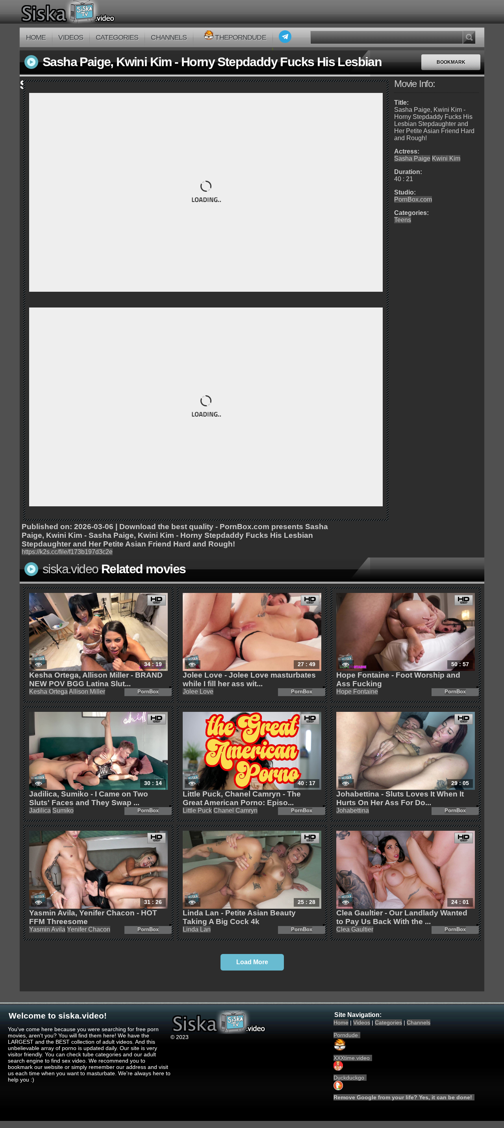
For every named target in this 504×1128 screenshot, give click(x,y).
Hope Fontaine (357, 691)
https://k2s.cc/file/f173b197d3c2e (67, 551)
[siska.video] (97, 12)
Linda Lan (197, 929)
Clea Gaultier (354, 929)
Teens (402, 220)
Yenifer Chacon (88, 929)
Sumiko (63, 810)
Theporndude (240, 37)
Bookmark (451, 62)
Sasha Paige (412, 158)
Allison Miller (87, 691)
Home (36, 37)
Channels (169, 37)
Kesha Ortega (48, 691)
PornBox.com (413, 199)
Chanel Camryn (235, 810)
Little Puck (197, 810)
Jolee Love (198, 691)
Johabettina (352, 810)
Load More (252, 962)
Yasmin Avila (47, 929)
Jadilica (40, 810)
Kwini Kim (446, 158)
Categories (117, 37)
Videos (70, 37)
